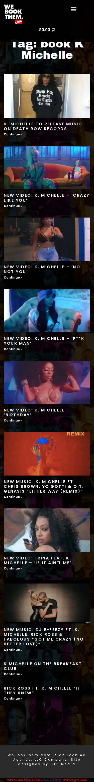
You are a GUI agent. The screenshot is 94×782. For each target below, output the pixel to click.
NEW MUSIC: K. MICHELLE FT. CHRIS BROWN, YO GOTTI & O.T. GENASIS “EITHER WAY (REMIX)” (44, 486)
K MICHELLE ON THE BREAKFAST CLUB (43, 666)
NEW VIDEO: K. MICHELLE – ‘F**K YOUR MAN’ (44, 341)
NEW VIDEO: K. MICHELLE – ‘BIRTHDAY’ (37, 412)
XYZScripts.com (75, 780)
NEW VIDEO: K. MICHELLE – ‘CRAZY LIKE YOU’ (47, 197)
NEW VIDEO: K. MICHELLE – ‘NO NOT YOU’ (42, 269)
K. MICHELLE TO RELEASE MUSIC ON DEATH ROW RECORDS (43, 126)
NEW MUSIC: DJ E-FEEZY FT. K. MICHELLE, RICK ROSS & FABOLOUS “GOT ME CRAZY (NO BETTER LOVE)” (44, 637)
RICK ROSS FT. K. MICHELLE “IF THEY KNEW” (42, 690)
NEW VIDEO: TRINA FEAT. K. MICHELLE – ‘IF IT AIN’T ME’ (37, 560)
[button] (73, 9)
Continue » (13, 134)
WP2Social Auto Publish (25, 780)
